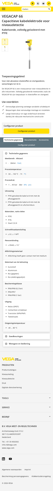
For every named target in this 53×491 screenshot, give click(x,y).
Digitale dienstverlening (12, 387)
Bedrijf (5, 416)
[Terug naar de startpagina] (11, 358)
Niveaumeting (8, 374)
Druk (4, 383)
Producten (8, 365)
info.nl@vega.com (9, 445)
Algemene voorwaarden (12, 469)
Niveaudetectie (8, 378)
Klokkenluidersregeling (41, 476)
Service (6, 407)
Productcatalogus (9, 370)
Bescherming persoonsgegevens (15, 476)
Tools (5, 398)
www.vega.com (8, 448)
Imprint (28, 469)
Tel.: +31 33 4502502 (10, 442)
